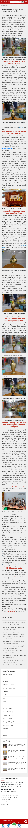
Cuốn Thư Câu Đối (7, 718)
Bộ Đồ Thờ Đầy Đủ (7, 674)
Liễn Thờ (5, 732)
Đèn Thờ (5, 701)
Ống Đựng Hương (7, 708)
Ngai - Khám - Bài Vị (8, 725)
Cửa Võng (5, 728)
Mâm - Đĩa (5, 705)
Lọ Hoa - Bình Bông (8, 711)
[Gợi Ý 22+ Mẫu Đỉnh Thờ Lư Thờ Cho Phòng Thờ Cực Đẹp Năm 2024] (5, 763)
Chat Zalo (8, 827)
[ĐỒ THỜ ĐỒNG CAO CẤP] (5, 2)
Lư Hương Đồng (7, 691)
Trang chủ (3, 5)
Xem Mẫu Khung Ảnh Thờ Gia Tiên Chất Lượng (14, 664)
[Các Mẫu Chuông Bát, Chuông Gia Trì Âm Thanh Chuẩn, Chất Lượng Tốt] (5, 758)
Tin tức (8, 5)
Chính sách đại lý (6, 799)
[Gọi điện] (14, 824)
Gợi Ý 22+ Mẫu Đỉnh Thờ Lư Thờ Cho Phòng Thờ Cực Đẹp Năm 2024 (17, 763)
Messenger (19, 827)
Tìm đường (3, 827)
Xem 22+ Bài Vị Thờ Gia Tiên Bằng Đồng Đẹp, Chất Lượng (16, 751)
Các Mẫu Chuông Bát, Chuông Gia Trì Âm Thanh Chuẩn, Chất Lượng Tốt (17, 757)
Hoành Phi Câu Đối (8, 715)
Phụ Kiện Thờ (6, 735)
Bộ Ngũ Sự (5, 678)
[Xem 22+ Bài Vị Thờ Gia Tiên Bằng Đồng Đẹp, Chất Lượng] (5, 752)
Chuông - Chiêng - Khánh (9, 722)
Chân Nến (5, 698)
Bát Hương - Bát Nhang (9, 688)
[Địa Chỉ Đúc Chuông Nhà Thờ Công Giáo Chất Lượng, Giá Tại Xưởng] (5, 746)
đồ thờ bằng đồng (7, 148)
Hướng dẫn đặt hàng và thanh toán (10, 795)
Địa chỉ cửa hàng (6, 802)
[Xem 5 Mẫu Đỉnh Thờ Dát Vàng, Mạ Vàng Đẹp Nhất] (5, 769)
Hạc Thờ (5, 695)
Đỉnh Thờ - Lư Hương (8, 684)
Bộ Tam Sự (5, 681)
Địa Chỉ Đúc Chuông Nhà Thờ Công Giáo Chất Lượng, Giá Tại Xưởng (16, 745)
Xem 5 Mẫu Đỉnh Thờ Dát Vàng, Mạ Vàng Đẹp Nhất (16, 769)
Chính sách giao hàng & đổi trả (9, 797)
